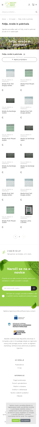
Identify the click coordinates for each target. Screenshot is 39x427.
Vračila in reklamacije (19, 390)
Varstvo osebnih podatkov (19, 393)
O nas (20, 368)
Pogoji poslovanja (19, 380)
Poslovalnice (19, 365)
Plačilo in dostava (19, 386)
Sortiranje (19, 57)
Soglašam (16, 420)
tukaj (35, 296)
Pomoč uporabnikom (19, 383)
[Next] (23, 236)
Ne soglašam (25, 420)
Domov (4, 19)
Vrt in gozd (12, 19)
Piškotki (19, 396)
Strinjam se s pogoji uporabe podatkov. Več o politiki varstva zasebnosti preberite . (21, 296)
